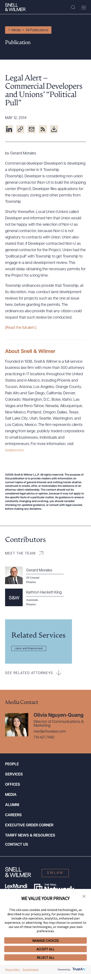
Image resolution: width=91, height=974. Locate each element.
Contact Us (16, 845)
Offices (12, 785)
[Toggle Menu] (83, 7)
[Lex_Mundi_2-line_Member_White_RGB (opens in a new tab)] (16, 888)
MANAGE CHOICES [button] (45, 940)
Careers (13, 815)
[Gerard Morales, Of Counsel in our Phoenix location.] (37, 575)
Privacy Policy (12, 969)
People (12, 764)
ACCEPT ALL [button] (45, 949)
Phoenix (31, 604)
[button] (84, 896)
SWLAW (55, 873)
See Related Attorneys (29, 673)
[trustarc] (79, 969)
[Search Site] (73, 7)
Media (16, 30)
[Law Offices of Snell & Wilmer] (15, 7)
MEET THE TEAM (20, 553)
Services (14, 775)
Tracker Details (30, 969)
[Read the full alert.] (20, 328)
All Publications (37, 30)
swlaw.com (14, 450)
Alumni (12, 805)
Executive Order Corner (29, 825)
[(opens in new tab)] (9, 129)
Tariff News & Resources (30, 836)
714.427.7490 (44, 738)
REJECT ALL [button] (45, 957)
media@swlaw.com (50, 732)
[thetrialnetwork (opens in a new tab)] (54, 888)
